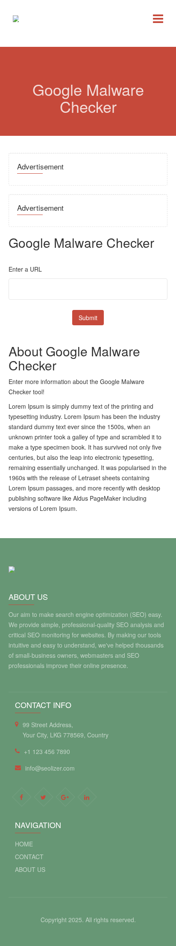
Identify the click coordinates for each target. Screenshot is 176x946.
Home (24, 844)
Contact (29, 856)
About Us (30, 869)
